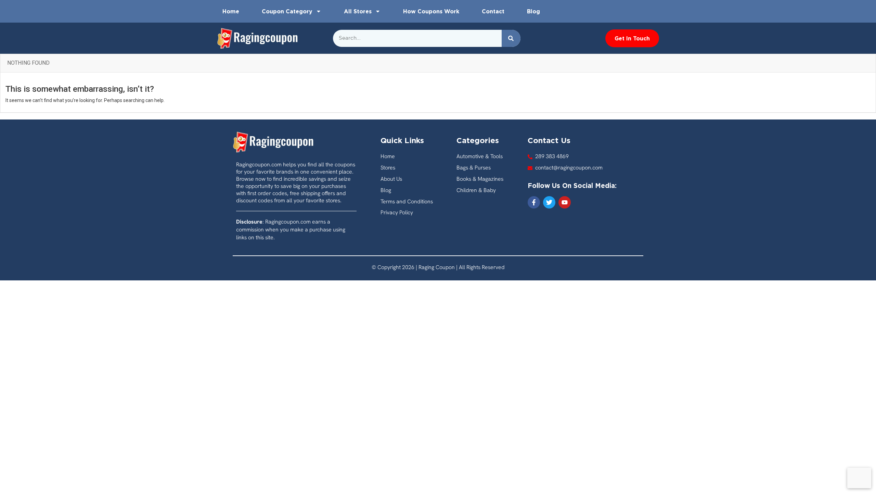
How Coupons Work (431, 11)
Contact (493, 11)
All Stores (358, 11)
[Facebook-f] (534, 202)
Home (230, 11)
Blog (533, 11)
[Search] (511, 38)
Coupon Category (287, 11)
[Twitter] (549, 202)
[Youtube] (564, 202)
